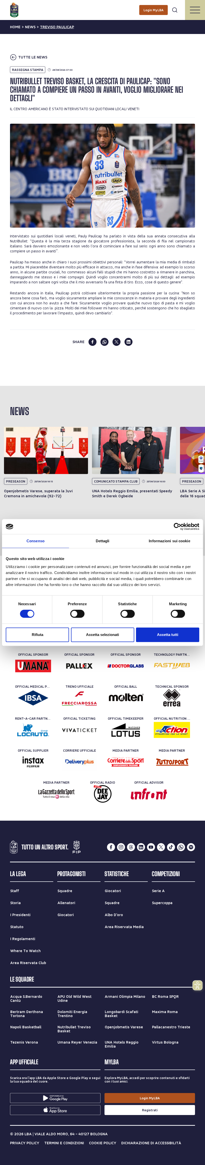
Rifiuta (37, 634)
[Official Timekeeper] (126, 730)
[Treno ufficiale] (79, 698)
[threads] (131, 847)
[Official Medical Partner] (33, 698)
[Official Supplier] (33, 762)
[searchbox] (102, 6)
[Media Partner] (126, 762)
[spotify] (191, 847)
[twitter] (116, 342)
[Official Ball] (126, 698)
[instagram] (121, 847)
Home (15, 27)
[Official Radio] (102, 794)
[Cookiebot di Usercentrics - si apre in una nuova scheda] (177, 526)
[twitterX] (161, 847)
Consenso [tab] (35, 541)
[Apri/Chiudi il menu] (195, 10)
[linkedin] (128, 342)
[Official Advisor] (149, 794)
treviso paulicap (57, 27)
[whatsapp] (104, 342)
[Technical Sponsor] (172, 698)
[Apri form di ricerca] (175, 10)
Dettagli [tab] (103, 541)
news (30, 27)
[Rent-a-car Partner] (33, 730)
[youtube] (151, 847)
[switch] (77, 614)
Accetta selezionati (102, 634)
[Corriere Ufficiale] (79, 762)
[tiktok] (171, 847)
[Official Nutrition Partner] (172, 730)
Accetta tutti (167, 634)
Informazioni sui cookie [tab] (169, 541)
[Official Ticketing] (79, 730)
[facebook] (92, 342)
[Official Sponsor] (33, 666)
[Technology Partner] (172, 666)
